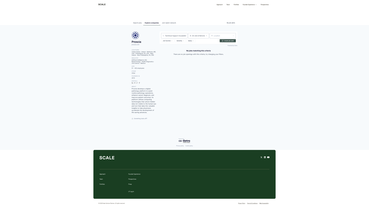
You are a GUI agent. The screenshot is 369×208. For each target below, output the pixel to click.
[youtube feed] (268, 157)
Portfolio (236, 4)
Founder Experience (134, 174)
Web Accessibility (264, 203)
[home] (102, 5)
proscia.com (135, 44)
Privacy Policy (241, 203)
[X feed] (261, 157)
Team (228, 4)
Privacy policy (180, 145)
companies (152, 23)
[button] (250, 4)
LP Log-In (131, 191)
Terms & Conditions (252, 203)
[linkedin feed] (265, 157)
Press (130, 184)
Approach (220, 4)
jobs (137, 23)
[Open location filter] (233, 36)
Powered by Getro (232, 45)
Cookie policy (189, 145)
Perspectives (265, 4)
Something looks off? (140, 118)
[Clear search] (185, 36)
